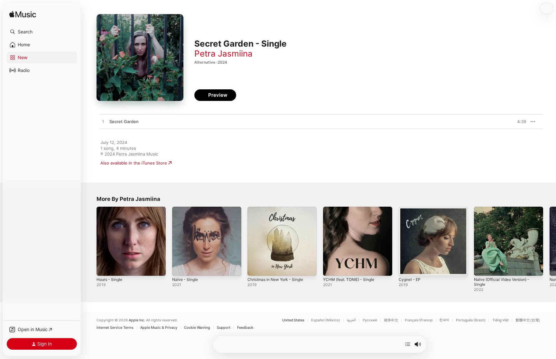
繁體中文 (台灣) (527, 320)
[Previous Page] (90, 241)
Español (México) (325, 320)
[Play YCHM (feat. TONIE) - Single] (331, 268)
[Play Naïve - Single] (180, 268)
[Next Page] (549, 241)
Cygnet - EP (411, 209)
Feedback (245, 327)
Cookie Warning (197, 327)
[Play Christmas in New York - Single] (255, 268)
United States (293, 320)
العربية (351, 320)
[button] (42, 31)
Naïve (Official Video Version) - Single (505, 212)
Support (223, 327)
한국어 (444, 320)
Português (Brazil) (471, 320)
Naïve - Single (186, 209)
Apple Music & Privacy (158, 327)
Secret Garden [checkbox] (124, 121)
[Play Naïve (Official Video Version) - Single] (482, 268)
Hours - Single (111, 209)
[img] (22, 14)
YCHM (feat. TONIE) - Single (351, 209)
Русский (370, 320)
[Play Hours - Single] (104, 268)
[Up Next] (408, 344)
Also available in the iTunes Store (133, 163)
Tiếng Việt (500, 320)
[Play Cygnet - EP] (407, 268)
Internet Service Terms (115, 327)
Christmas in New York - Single (278, 209)
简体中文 (391, 320)
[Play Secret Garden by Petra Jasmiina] (103, 122)
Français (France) (419, 320)
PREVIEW (519, 121)
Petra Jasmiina (223, 53)
